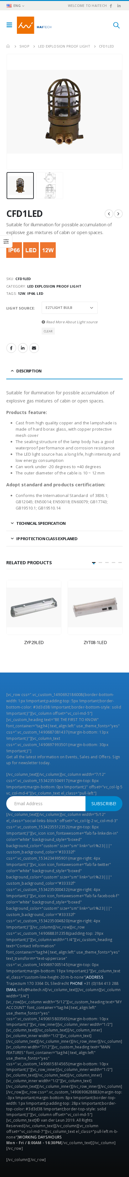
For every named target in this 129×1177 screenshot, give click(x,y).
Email (34, 348)
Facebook (11, 348)
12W (21, 293)
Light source (20, 308)
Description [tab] (28, 371)
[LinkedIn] (119, 5)
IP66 (31, 293)
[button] (93, 562)
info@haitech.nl (32, 989)
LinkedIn (23, 348)
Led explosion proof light (54, 286)
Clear (48, 331)
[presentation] (14, 111)
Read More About (71, 322)
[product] (34, 607)
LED (40, 293)
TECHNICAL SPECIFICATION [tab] (40, 523)
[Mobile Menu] (11, 25)
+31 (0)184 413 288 (101, 983)
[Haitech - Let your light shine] (34, 25)
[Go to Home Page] (8, 46)
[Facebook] (110, 5)
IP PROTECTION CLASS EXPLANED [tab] (46, 538)
